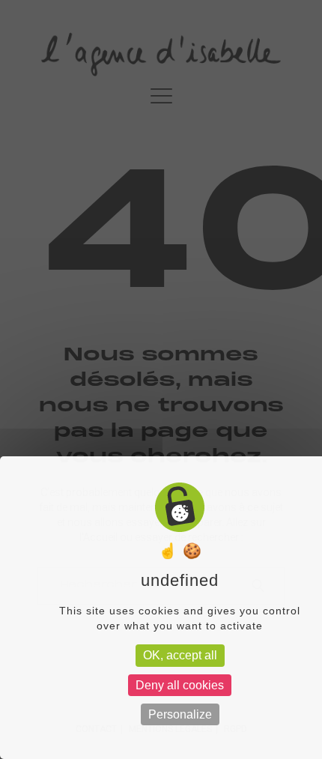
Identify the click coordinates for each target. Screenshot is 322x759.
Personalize (180, 714)
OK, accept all (180, 655)
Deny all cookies (180, 685)
